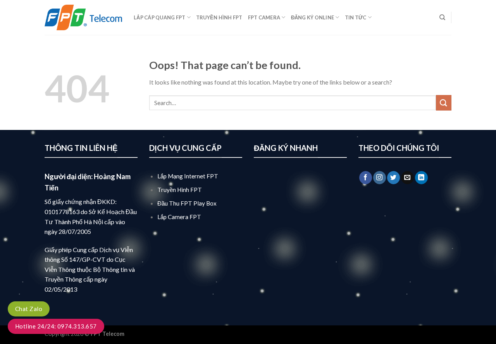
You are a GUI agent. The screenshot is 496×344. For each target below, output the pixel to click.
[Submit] (443, 102)
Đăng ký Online (312, 17)
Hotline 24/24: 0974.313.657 (56, 326)
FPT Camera (264, 17)
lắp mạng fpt (142, 333)
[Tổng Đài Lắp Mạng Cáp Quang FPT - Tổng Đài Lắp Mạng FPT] (83, 17)
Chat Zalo (28, 308)
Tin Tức (356, 17)
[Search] (442, 17)
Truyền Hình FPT (219, 17)
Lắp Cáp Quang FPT (159, 17)
